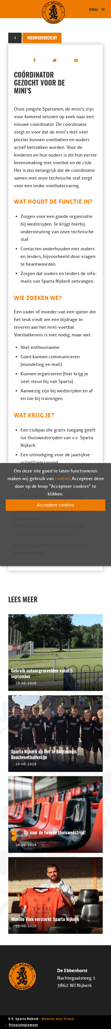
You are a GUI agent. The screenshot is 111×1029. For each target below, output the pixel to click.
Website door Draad (58, 1018)
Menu (93, 9)
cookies (63, 479)
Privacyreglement (23, 1024)
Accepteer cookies (55, 505)
